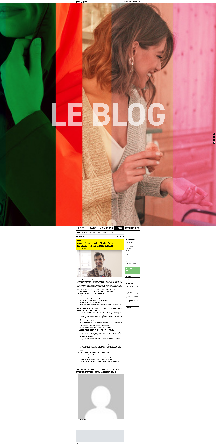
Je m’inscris (128, 290)
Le (80, 228)
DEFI (85, 248)
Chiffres (127, 244)
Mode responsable (129, 257)
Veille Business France (130, 263)
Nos (92, 228)
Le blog (82, 232)
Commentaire (79, 429)
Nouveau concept (129, 259)
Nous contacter (133, 1)
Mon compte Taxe (126, 1)
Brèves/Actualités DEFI (130, 242)
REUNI (82, 286)
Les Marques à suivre (131, 272)
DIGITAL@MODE (129, 248)
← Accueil (78, 232)
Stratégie (86, 232)
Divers (127, 250)
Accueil (138, 1)
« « (83, 281)
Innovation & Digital (130, 256)
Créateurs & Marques (130, 246)
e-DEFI (127, 252)
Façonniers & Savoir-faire (131, 254)
